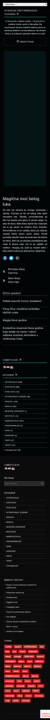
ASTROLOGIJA (11, 382)
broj (14, 651)
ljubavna (17, 666)
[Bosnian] (4, 367)
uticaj (20, 695)
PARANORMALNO (12, 425)
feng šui (40, 656)
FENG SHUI (10, 391)
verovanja (39, 695)
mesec (16, 671)
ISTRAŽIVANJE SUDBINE (15, 396)
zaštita (15, 700)
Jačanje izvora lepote (14, 631)
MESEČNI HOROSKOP (14, 411)
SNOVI (7, 440)
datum (8, 656)
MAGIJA (8, 406)
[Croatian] (8, 367)
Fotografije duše (12, 607)
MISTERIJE (10, 416)
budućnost (33, 651)
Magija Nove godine (15, 320)
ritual (19, 681)
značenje (25, 700)
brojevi (22, 651)
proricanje (10, 681)
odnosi (25, 676)
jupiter (21, 661)
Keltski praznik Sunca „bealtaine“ (22, 301)
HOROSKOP (10, 661)
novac (25, 671)
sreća (8, 691)
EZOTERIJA (10, 387)
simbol (36, 681)
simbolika (9, 686)
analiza (8, 646)
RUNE (7, 430)
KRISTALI (9, 401)
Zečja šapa (13, 281)
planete (35, 676)
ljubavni (27, 666)
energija (17, 656)
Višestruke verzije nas (15, 592)
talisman (25, 691)
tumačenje (10, 695)
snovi (40, 686)
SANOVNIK (9, 435)
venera (28, 695)
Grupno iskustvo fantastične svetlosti (21, 621)
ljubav (8, 666)
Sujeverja (13, 272)
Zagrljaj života (12, 602)
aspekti (18, 646)
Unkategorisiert (11, 450)
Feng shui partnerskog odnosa (18, 611)
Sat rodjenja (11, 616)
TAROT (8, 445)
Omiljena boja (11, 597)
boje (41, 646)
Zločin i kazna (12, 626)
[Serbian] (11, 367)
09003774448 (25, 41)
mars (8, 671)
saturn (27, 681)
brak (7, 651)
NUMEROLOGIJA (12, 420)
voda (7, 700)
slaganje (31, 686)
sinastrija (20, 686)
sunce (16, 691)
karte (30, 661)
